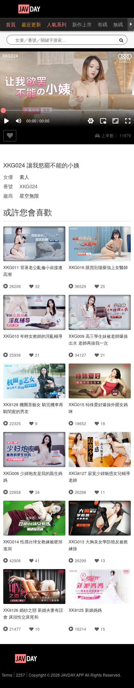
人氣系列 (56, 24)
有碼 (102, 24)
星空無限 (29, 195)
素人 (24, 176)
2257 (20, 675)
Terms (7, 675)
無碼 (118, 24)
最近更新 (31, 24)
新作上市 (82, 24)
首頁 (11, 24)
